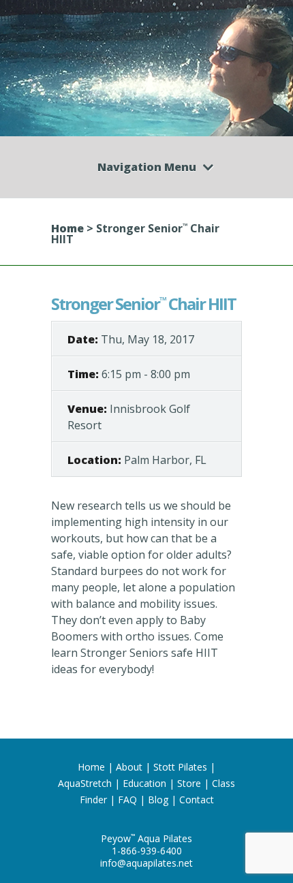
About (129, 766)
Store (189, 783)
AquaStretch (85, 783)
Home (67, 228)
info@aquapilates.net (146, 862)
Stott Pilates (180, 766)
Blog (158, 799)
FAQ (127, 799)
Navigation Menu (146, 166)
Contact (196, 799)
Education (144, 783)
